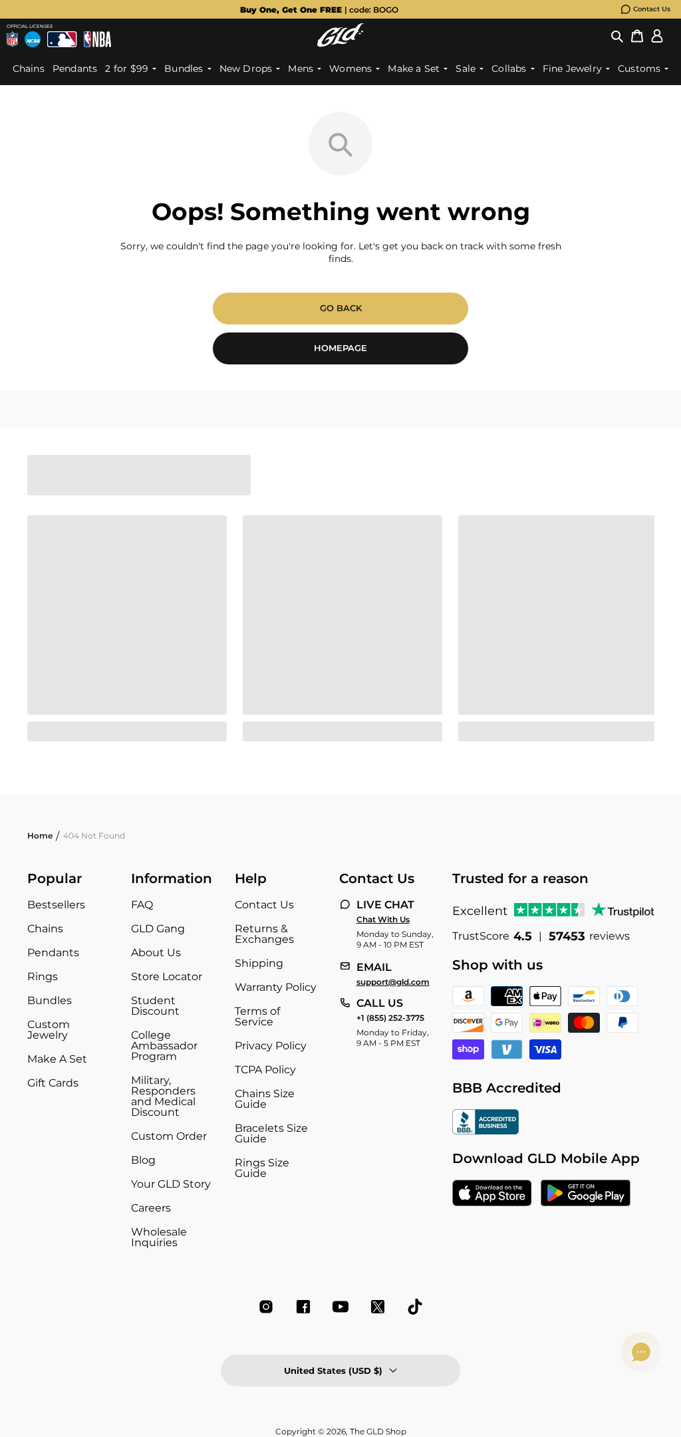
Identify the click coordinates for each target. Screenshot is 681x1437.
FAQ (142, 904)
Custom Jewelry (48, 1029)
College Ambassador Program (164, 1046)
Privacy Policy (271, 1045)
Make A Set (57, 1059)
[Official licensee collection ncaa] (33, 39)
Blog (143, 1160)
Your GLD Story (171, 1184)
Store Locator (166, 976)
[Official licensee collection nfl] (12, 39)
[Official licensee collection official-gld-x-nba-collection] (97, 39)
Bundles (49, 1000)
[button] (617, 35)
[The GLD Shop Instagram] (266, 1307)
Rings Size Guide (262, 1168)
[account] (657, 35)
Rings (42, 976)
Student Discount (155, 1005)
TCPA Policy (265, 1069)
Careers (151, 1208)
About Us (156, 952)
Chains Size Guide (265, 1098)
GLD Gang (158, 928)
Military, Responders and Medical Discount (163, 1096)
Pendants (53, 952)
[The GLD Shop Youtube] (340, 1307)
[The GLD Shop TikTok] (415, 1307)
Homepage (340, 347)
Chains (45, 928)
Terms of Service (257, 1016)
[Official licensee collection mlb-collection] (61, 39)
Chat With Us (383, 920)
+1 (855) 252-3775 (390, 1018)
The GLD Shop (378, 1431)
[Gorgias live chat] (641, 1352)
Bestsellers (56, 904)
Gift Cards (52, 1083)
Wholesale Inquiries (159, 1237)
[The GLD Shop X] (377, 1307)
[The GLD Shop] (340, 35)
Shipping (259, 963)
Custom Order (169, 1136)
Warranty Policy (276, 987)
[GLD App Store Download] (492, 1194)
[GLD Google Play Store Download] (585, 1194)
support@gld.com (393, 982)
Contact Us (651, 9)
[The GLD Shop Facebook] (303, 1307)
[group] (319, 9)
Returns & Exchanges (264, 934)
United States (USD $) (333, 1370)
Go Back (341, 308)
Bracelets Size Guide (271, 1133)
